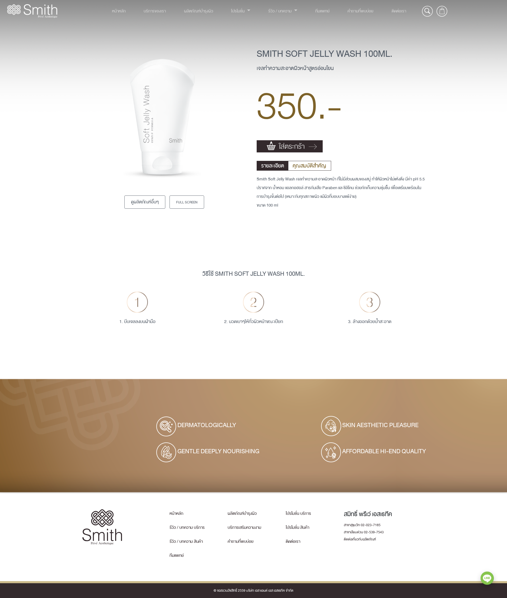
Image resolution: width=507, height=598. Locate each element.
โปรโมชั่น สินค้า (297, 527)
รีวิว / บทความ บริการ (187, 527)
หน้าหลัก (119, 11)
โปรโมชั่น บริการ (298, 513)
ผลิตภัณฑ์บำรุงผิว (198, 11)
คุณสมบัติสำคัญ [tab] (309, 166)
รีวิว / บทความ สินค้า (186, 541)
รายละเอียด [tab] (272, 166)
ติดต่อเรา (399, 11)
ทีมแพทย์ (322, 11)
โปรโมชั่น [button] (238, 11)
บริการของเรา (155, 11)
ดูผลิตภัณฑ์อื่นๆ (145, 201)
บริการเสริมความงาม (244, 527)
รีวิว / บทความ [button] (280, 11)
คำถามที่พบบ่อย (360, 11)
